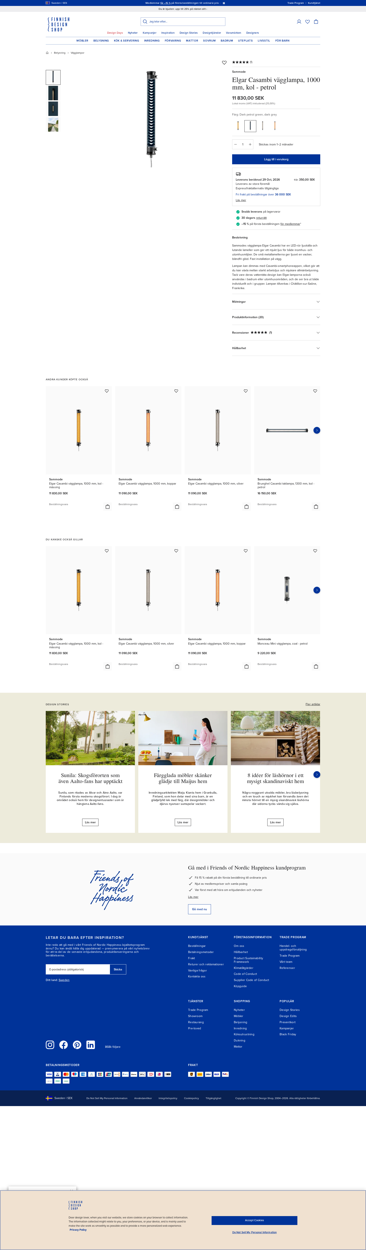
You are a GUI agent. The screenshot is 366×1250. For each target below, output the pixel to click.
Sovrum (209, 40)
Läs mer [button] (241, 200)
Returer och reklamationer (206, 964)
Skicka (118, 969)
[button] (299, 21)
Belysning (101, 40)
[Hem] (47, 52)
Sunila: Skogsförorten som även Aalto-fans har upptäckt (90, 778)
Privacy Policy (78, 1230)
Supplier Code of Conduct (251, 980)
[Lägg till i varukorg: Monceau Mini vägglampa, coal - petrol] (316, 666)
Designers (252, 33)
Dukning (239, 1040)
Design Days (115, 33)
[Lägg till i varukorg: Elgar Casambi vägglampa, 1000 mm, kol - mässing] (107, 506)
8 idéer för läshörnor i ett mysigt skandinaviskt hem (275, 778)
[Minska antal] (235, 144)
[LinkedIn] (90, 1045)
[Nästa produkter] (316, 430)
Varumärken (233, 33)
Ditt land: (52, 980)
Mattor (192, 40)
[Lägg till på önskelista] (224, 63)
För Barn (282, 40)
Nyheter (133, 33)
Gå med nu (199, 909)
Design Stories (189, 33)
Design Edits (288, 1016)
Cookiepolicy (191, 1098)
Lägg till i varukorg (276, 159)
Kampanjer (149, 33)
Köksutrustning (244, 1034)
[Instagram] (50, 1045)
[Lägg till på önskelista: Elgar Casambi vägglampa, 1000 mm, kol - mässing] (106, 390)
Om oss (239, 946)
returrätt (261, 218)
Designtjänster (212, 33)
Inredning (152, 40)
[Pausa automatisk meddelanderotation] (224, 3)
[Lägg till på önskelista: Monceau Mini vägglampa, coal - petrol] (315, 550)
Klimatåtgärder (243, 968)
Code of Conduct (245, 974)
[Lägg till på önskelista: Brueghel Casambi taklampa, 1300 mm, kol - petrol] (315, 390)
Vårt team (286, 962)
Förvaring (173, 40)
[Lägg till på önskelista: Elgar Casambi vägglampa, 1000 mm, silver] (245, 390)
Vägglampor (77, 52)
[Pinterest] (77, 1045)
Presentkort (287, 1022)
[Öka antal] (250, 144)
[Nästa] (316, 774)
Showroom (195, 1016)
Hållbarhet (241, 952)
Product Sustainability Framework (248, 960)
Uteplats (245, 40)
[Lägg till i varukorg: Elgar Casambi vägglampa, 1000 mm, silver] (246, 506)
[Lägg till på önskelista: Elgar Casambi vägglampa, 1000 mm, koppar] (176, 390)
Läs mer (193, 897)
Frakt (191, 958)
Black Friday (288, 1034)
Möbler (82, 40)
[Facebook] (63, 1045)
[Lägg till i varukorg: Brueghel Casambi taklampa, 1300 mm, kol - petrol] (316, 506)
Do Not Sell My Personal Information (107, 1098)
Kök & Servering (126, 40)
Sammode (239, 72)
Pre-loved (194, 1028)
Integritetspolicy (168, 1098)
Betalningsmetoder (201, 952)
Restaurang (196, 1022)
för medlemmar (290, 224)
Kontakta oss (196, 976)
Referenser (287, 968)
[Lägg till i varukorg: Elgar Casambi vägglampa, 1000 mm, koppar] (177, 506)
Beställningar (197, 946)
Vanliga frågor (197, 970)
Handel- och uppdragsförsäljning (293, 947)
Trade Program (290, 955)
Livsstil (264, 40)
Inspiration (168, 33)
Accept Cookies (254, 1220)
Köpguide (240, 986)
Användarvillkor (143, 1098)
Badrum (227, 40)
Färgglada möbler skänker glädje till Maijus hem (183, 778)
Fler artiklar (313, 704)
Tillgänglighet (213, 1098)
